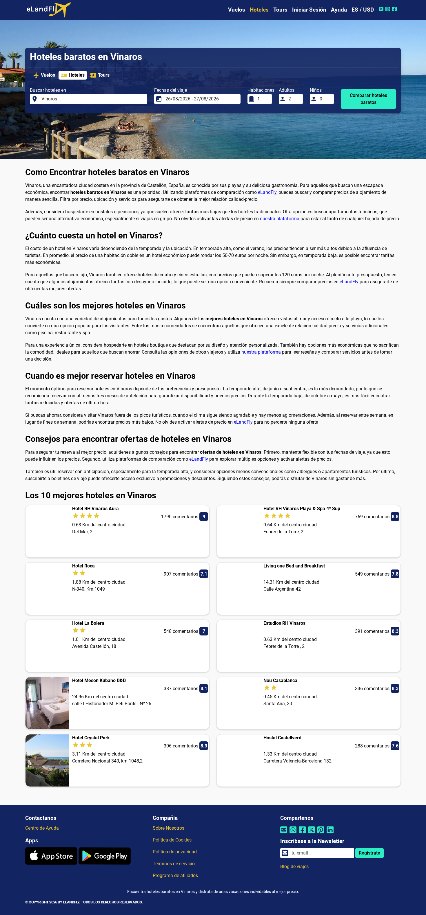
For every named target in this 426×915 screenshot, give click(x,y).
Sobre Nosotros (168, 828)
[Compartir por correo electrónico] (283, 833)
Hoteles (259, 9)
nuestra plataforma (279, 218)
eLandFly (267, 192)
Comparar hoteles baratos (368, 99)
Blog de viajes (294, 866)
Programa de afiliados (175, 875)
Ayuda (339, 9)
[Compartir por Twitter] (311, 833)
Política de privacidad (175, 852)
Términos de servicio (174, 863)
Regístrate (369, 853)
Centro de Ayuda (42, 828)
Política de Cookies (172, 840)
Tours (280, 9)
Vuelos (236, 9)
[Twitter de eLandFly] (381, 9)
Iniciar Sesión (309, 9)
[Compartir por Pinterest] (320, 833)
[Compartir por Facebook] (302, 833)
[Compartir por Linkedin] (330, 833)
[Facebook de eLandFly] (395, 9)
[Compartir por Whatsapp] (293, 833)
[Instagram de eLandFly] (388, 9)
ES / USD (363, 9)
